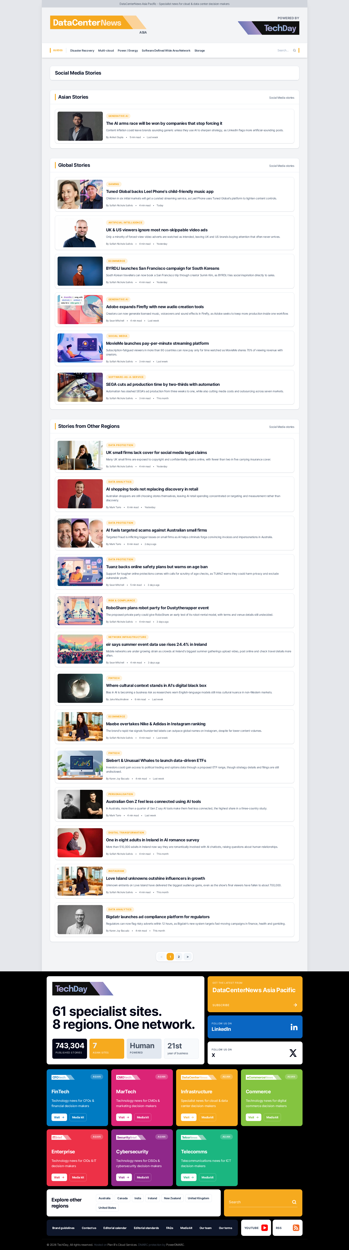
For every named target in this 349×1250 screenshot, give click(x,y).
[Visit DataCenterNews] (199, 1077)
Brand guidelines (63, 1228)
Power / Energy (128, 50)
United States (107, 1207)
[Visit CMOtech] (134, 1077)
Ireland (152, 1198)
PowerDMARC (175, 1244)
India (138, 1198)
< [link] (161, 957)
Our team (206, 1228)
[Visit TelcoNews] (199, 1137)
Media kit (78, 1117)
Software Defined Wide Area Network (166, 50)
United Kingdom (198, 1198)
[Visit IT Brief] (69, 1137)
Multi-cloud (106, 50)
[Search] (294, 50)
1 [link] (170, 956)
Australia (104, 1198)
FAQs (169, 1228)
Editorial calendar (115, 1228)
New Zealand (172, 1198)
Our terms (225, 1228)
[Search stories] (294, 1202)
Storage (199, 50)
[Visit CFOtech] (69, 1077)
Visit (57, 1117)
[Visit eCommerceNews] (264, 1077)
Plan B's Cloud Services (122, 1244)
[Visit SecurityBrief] (134, 1137)
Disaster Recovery (82, 50)
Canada (122, 1198)
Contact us (89, 1228)
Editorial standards (146, 1228)
